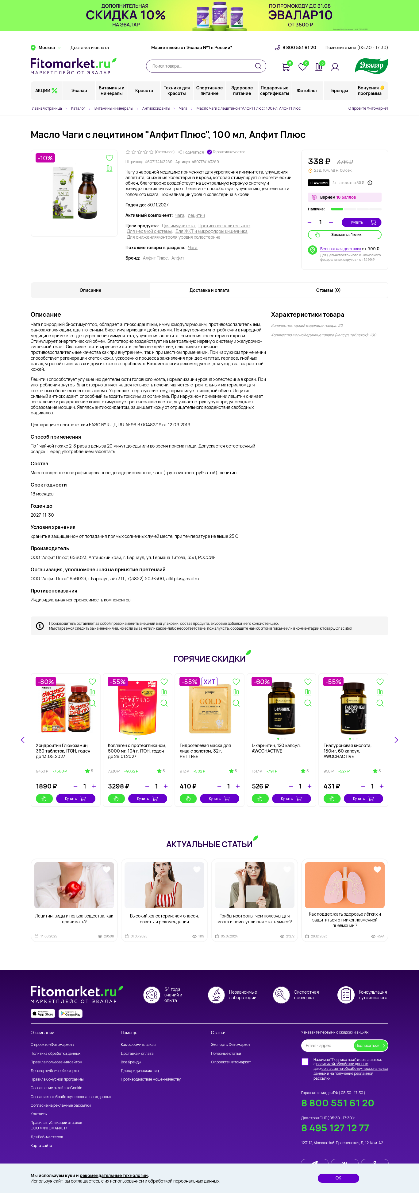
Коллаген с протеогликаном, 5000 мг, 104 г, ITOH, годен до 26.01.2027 (137, 750)
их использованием (124, 1181)
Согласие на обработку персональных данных (71, 1096)
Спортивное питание (209, 90)
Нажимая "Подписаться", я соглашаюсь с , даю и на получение (350, 1069)
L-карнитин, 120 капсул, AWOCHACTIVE (276, 748)
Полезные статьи (226, 1053)
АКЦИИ (42, 90)
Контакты (39, 1114)
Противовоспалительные (224, 226)
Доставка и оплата (90, 47)
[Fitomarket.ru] (74, 66)
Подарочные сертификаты (274, 90)
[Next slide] (396, 740)
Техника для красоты (177, 90)
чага (179, 215)
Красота (144, 90)
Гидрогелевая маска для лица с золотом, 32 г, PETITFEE (205, 750)
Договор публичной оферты (55, 1070)
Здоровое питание (242, 90)
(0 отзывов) (165, 152)
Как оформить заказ (138, 1044)
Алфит (177, 258)
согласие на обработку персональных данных (350, 1071)
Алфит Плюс (155, 258)
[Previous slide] (23, 740)
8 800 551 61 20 (299, 47)
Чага (193, 247)
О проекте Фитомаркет (368, 108)
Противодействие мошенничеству (151, 1079)
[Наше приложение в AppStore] (43, 1013)
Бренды (339, 90)
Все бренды (131, 1062)
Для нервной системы (149, 231)
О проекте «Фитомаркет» (52, 1044)
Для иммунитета (178, 226)
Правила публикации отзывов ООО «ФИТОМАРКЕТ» (56, 1125)
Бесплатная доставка (340, 249)
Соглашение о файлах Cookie (56, 1087)
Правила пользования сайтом (56, 1062)
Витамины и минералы (112, 90)
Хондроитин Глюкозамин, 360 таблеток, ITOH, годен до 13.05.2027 (63, 750)
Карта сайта (41, 1145)
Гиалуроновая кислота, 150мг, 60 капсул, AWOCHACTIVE (348, 750)
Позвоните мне (356, 47)
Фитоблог (307, 90)
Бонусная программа (370, 90)
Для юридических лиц (140, 1070)
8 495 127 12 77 (335, 1127)
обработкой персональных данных (183, 1181)
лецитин (196, 215)
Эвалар (79, 90)
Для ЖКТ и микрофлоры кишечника (211, 231)
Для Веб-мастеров (47, 1137)
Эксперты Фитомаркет (230, 1044)
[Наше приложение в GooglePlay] (70, 1013)
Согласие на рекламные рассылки (61, 1105)
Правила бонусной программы (57, 1079)
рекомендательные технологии (114, 1175)
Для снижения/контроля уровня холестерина (174, 237)
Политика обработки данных (55, 1053)
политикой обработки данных (342, 1063)
